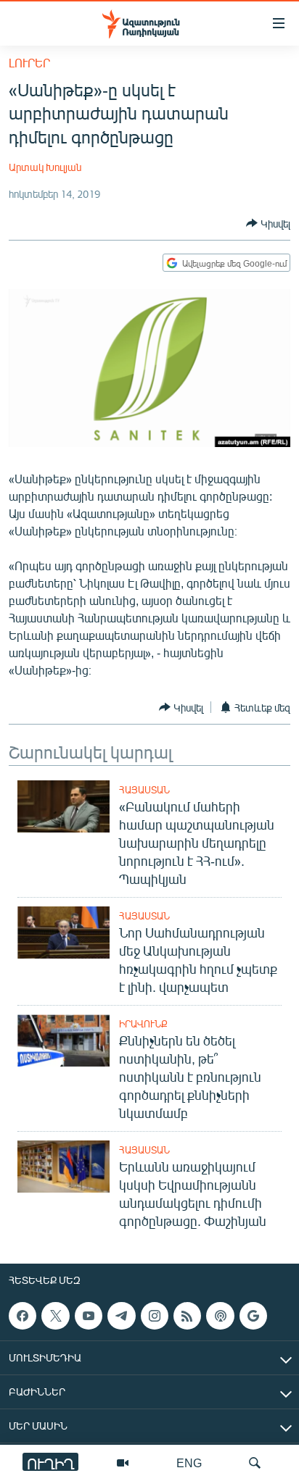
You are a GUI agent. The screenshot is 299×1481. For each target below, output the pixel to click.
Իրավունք (143, 1024)
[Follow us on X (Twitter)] (55, 1316)
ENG (189, 1462)
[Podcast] (220, 1316)
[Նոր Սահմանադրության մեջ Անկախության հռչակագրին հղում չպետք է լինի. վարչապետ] (63, 932)
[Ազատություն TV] (122, 1463)
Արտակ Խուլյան (45, 167)
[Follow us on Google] (253, 1316)
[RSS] (187, 1316)
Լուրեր (29, 63)
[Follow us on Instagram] (154, 1316)
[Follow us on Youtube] (88, 1316)
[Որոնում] (255, 1463)
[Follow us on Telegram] (121, 1316)
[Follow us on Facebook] (22, 1316)
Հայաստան (144, 790)
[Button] (268, 223)
